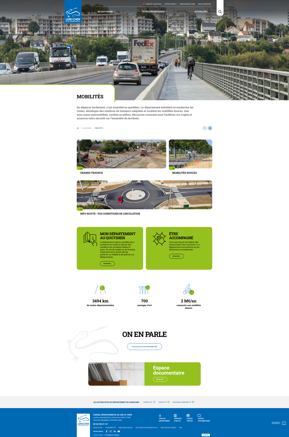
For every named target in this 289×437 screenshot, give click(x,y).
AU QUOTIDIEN (86, 128)
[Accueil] (78, 128)
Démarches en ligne (187, 4)
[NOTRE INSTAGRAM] (110, 431)
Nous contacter (204, 4)
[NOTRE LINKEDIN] (114, 431)
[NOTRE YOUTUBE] (118, 431)
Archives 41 (147, 402)
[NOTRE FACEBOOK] (106, 431)
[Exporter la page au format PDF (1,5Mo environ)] (205, 128)
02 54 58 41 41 (100, 424)
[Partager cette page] (210, 128)
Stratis (205, 435)
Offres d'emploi (170, 4)
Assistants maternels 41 (182, 402)
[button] (220, 8)
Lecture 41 (162, 402)
